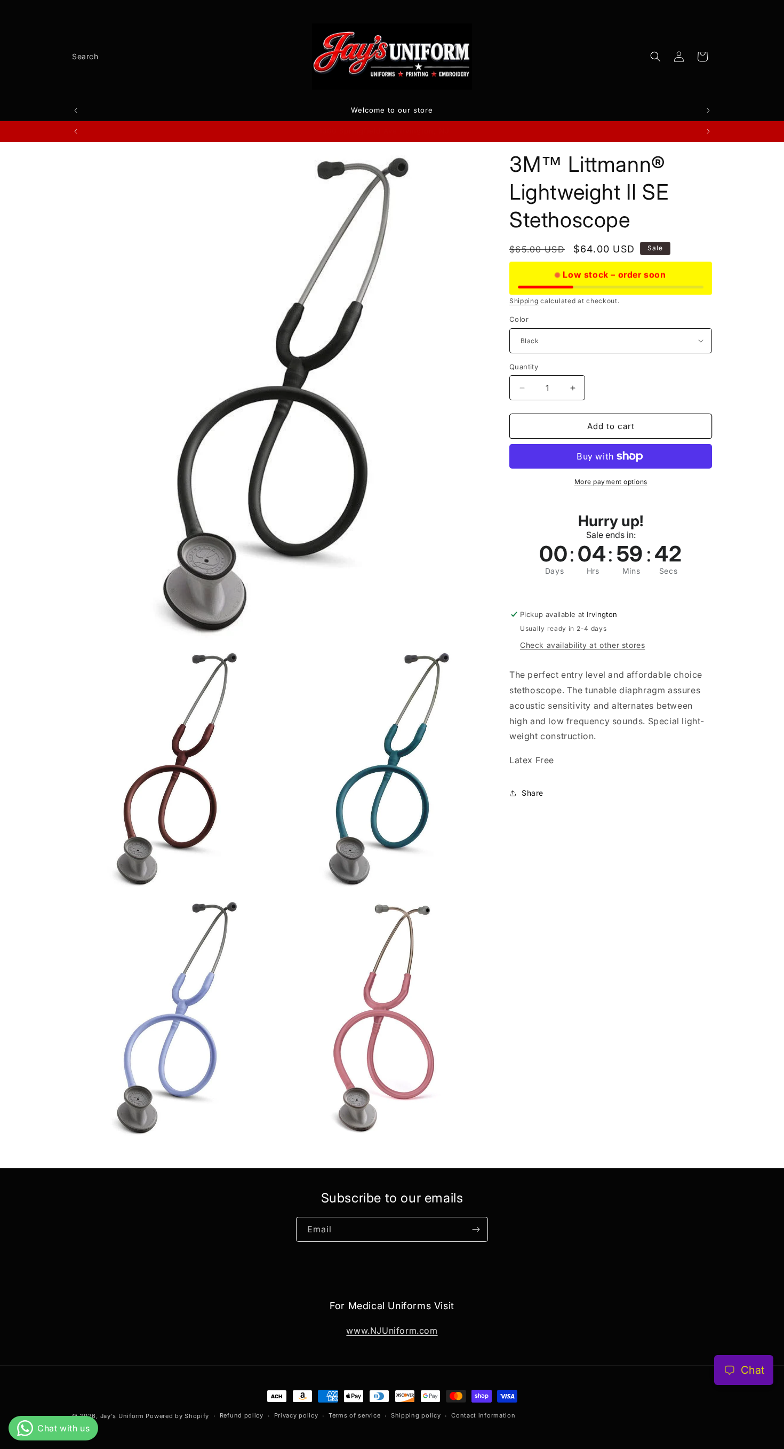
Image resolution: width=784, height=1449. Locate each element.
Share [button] (532, 792)
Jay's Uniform (122, 1416)
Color (519, 319)
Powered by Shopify (177, 1416)
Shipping (524, 301)
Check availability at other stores (582, 645)
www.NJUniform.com (391, 1330)
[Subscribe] (475, 1229)
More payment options (610, 482)
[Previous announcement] (75, 110)
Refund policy (241, 1415)
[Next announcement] (708, 110)
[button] (655, 56)
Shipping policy (416, 1415)
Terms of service (354, 1415)
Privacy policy (296, 1415)
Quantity (523, 366)
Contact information (483, 1415)
